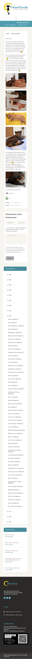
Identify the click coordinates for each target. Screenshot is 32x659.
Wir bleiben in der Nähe (12, 568)
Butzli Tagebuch (13, 345)
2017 (10, 511)
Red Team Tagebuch (14, 461)
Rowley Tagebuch (13, 465)
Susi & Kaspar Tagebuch (15, 486)
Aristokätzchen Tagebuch (16, 326)
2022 (10, 295)
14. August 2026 (9, 569)
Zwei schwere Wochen (12, 542)
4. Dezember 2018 (15, 202)
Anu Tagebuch (12, 322)
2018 (8, 33)
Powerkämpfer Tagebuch (16, 455)
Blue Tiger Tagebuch (14, 339)
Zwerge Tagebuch (13, 503)
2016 (10, 516)
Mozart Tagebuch (13, 437)
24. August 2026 (9, 536)
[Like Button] (7, 198)
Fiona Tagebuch (13, 385)
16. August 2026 (9, 552)
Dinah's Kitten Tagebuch (15, 365)
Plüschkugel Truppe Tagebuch (14, 450)
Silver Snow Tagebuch (15, 475)
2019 (10, 311)
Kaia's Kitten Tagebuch (15, 403)
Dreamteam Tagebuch (15, 33)
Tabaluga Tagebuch (14, 490)
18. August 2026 (9, 544)
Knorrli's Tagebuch (14, 413)
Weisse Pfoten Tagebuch (15, 493)
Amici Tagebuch (13, 319)
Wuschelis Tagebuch (14, 499)
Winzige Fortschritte (11, 550)
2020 (10, 305)
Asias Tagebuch (13, 329)
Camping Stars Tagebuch (16, 352)
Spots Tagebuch (13, 478)
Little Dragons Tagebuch (15, 423)
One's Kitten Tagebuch (15, 440)
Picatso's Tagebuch (14, 447)
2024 (10, 285)
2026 (10, 274)
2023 (10, 290)
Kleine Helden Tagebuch (15, 410)
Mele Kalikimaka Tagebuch (16, 430)
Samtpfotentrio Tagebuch (16, 468)
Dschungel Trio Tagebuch (16, 372)
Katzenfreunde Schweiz (10, 655)
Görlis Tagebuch (13, 397)
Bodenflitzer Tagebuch (15, 342)
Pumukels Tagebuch (14, 458)
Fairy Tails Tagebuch (14, 379)
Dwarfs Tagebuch (13, 375)
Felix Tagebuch (12, 382)
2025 (10, 280)
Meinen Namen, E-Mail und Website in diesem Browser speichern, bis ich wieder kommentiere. (16, 229)
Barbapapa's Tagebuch (15, 332)
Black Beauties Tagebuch (16, 336)
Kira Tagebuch (12, 407)
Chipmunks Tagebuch (15, 359)
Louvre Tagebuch (13, 427)
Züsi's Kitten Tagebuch (15, 506)
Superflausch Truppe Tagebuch (14, 482)
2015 (10, 522)
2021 (10, 300)
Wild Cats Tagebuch (14, 496)
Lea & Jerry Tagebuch (14, 417)
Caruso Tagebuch (13, 355)
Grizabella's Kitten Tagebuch (14, 393)
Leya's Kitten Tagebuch (15, 420)
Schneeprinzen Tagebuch (16, 471)
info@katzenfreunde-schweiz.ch (13, 611)
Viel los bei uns (9, 534)
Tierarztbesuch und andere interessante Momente (13, 559)
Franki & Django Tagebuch (16, 389)
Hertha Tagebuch (13, 400)
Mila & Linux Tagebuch (15, 433)
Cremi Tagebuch (13, 362)
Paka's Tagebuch (13, 443)
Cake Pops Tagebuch (14, 349)
